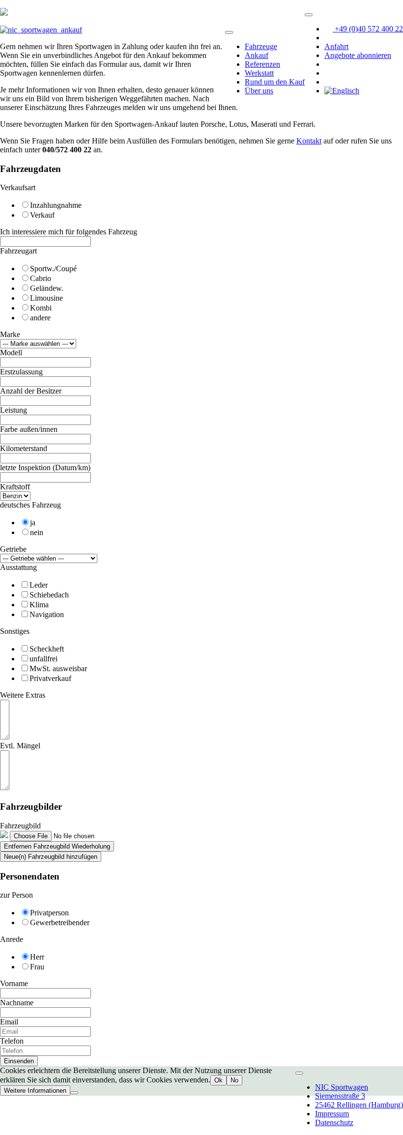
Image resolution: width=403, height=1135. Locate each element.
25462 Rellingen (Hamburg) (359, 1105)
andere (40, 317)
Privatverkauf (50, 678)
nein (36, 532)
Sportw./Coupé (53, 268)
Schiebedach (49, 595)
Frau (37, 967)
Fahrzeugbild (20, 826)
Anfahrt (336, 46)
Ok (218, 1080)
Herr (37, 957)
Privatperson (49, 912)
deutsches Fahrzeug (30, 505)
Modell (11, 352)
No (234, 1080)
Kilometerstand (23, 448)
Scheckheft (46, 649)
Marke (10, 334)
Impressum (332, 1113)
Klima (39, 604)
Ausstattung (18, 567)
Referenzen (262, 64)
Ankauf (256, 55)
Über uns (259, 90)
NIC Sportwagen (341, 1087)
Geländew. (46, 288)
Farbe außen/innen (29, 429)
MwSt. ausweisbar (58, 668)
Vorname (14, 983)
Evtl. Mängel (20, 745)
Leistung (13, 410)
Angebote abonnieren (357, 55)
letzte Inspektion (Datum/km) (45, 467)
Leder (38, 585)
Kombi (41, 308)
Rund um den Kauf (275, 82)
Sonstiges (14, 631)
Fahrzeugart (18, 251)
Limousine (46, 298)
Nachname (16, 1002)
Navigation (46, 614)
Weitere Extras (22, 695)
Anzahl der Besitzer (30, 391)
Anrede (11, 939)
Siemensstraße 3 (340, 1096)
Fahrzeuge (261, 46)
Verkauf (42, 215)
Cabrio (40, 278)
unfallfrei (43, 658)
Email (9, 1022)
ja (32, 522)
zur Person (16, 895)
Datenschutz (334, 1122)
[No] (74, 1092)
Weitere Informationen (35, 1090)
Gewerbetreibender (59, 922)
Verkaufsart (17, 187)
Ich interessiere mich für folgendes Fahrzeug (68, 231)
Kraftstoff (15, 486)
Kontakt (308, 141)
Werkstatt (259, 73)
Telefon (12, 1041)
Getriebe (13, 549)
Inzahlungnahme (56, 205)
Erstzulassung (21, 372)
